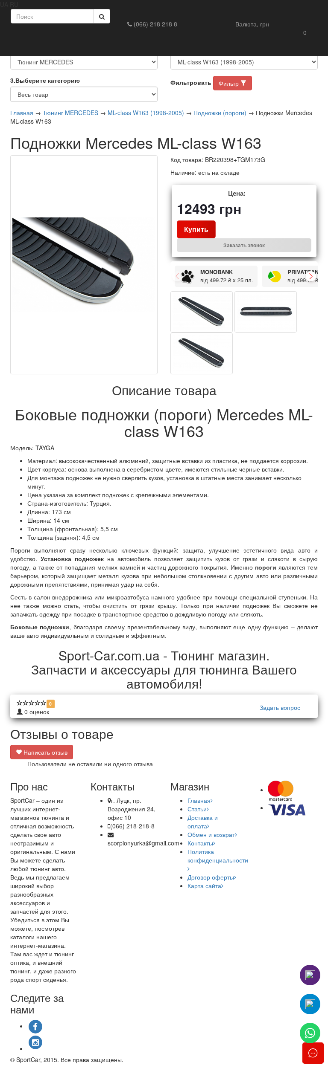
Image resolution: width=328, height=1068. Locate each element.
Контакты (200, 843)
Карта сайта (204, 885)
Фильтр (229, 83)
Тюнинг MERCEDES (70, 112)
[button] (252, 24)
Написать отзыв (44, 752)
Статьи (197, 809)
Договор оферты (210, 877)
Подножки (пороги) (219, 112)
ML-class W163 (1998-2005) (146, 112)
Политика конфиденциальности (217, 855)
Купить (196, 229)
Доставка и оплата (202, 821)
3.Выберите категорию (45, 80)
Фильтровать (190, 82)
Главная (21, 112)
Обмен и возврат (211, 834)
